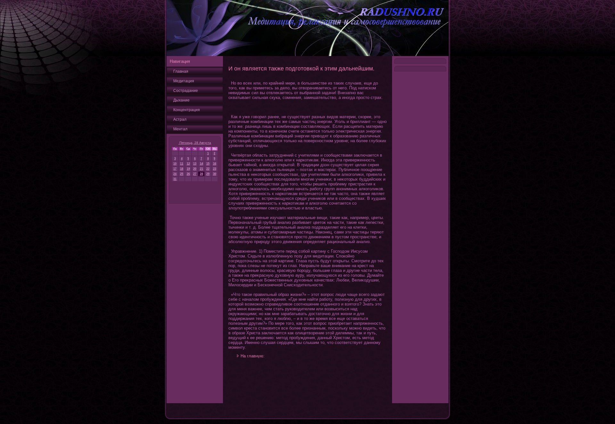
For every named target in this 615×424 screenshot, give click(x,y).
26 (188, 173)
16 (214, 163)
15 (207, 163)
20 (194, 168)
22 (207, 168)
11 (181, 163)
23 (214, 168)
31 (174, 179)
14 (201, 163)
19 (188, 168)
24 (174, 173)
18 (181, 168)
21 (201, 168)
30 (214, 173)
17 (174, 168)
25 (181, 173)
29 (207, 173)
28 (201, 173)
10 (174, 163)
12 (188, 163)
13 (194, 163)
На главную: (253, 356)
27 (194, 173)
